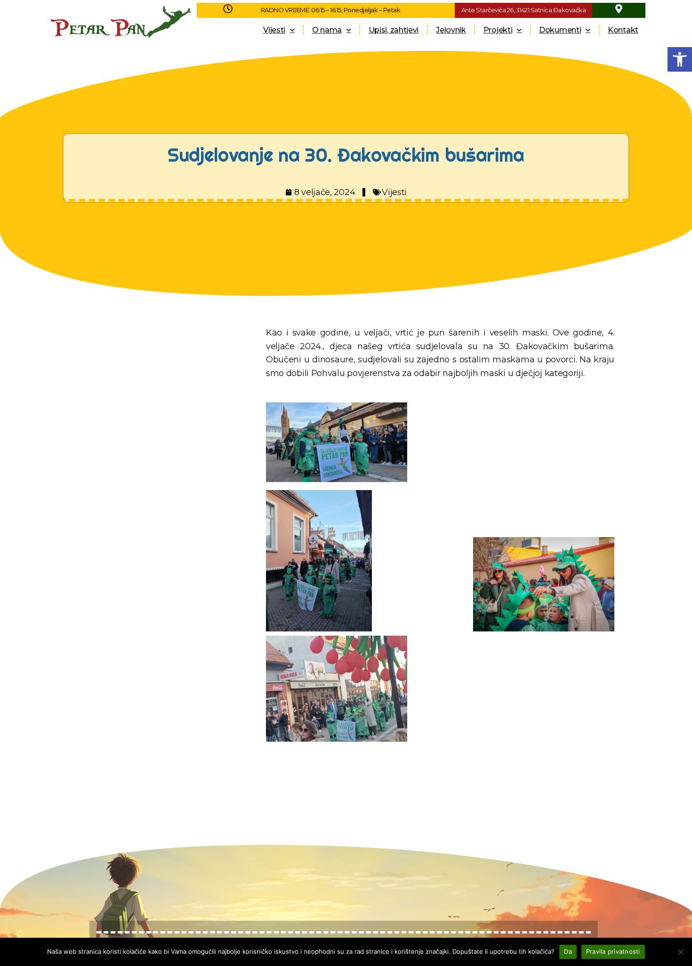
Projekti (498, 29)
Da (568, 951)
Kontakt (623, 29)
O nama (327, 29)
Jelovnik (451, 29)
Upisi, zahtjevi (394, 29)
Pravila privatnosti (613, 951)
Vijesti (274, 29)
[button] (680, 59)
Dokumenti (560, 29)
